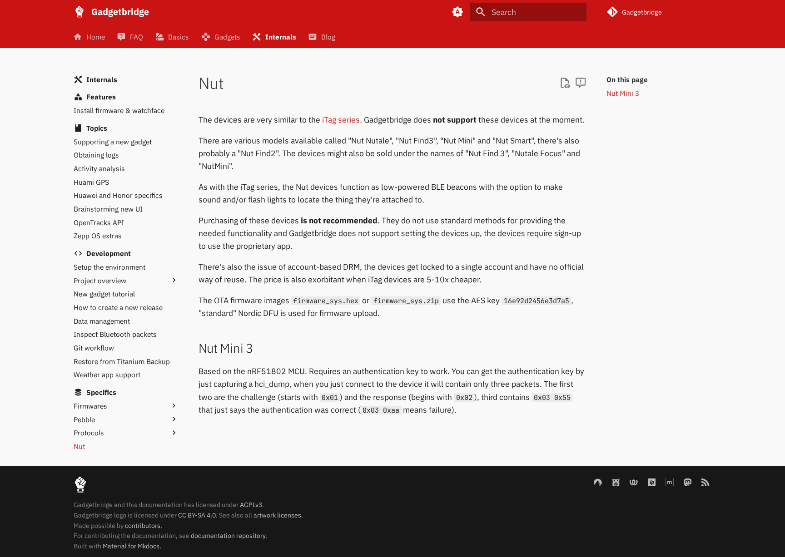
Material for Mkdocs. (132, 546)
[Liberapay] (652, 482)
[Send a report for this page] (580, 83)
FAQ (137, 36)
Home (95, 36)
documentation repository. (229, 536)
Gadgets (227, 36)
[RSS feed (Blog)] (706, 482)
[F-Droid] (616, 482)
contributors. (143, 526)
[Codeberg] (598, 482)
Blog (328, 36)
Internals (280, 36)
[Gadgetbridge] (79, 12)
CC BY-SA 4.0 (197, 515)
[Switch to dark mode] (458, 12)
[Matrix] (669, 482)
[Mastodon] (688, 482)
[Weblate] (633, 482)
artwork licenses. (278, 515)
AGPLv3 (251, 505)
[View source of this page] (565, 83)
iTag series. (342, 119)
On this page (627, 79)
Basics (179, 36)
